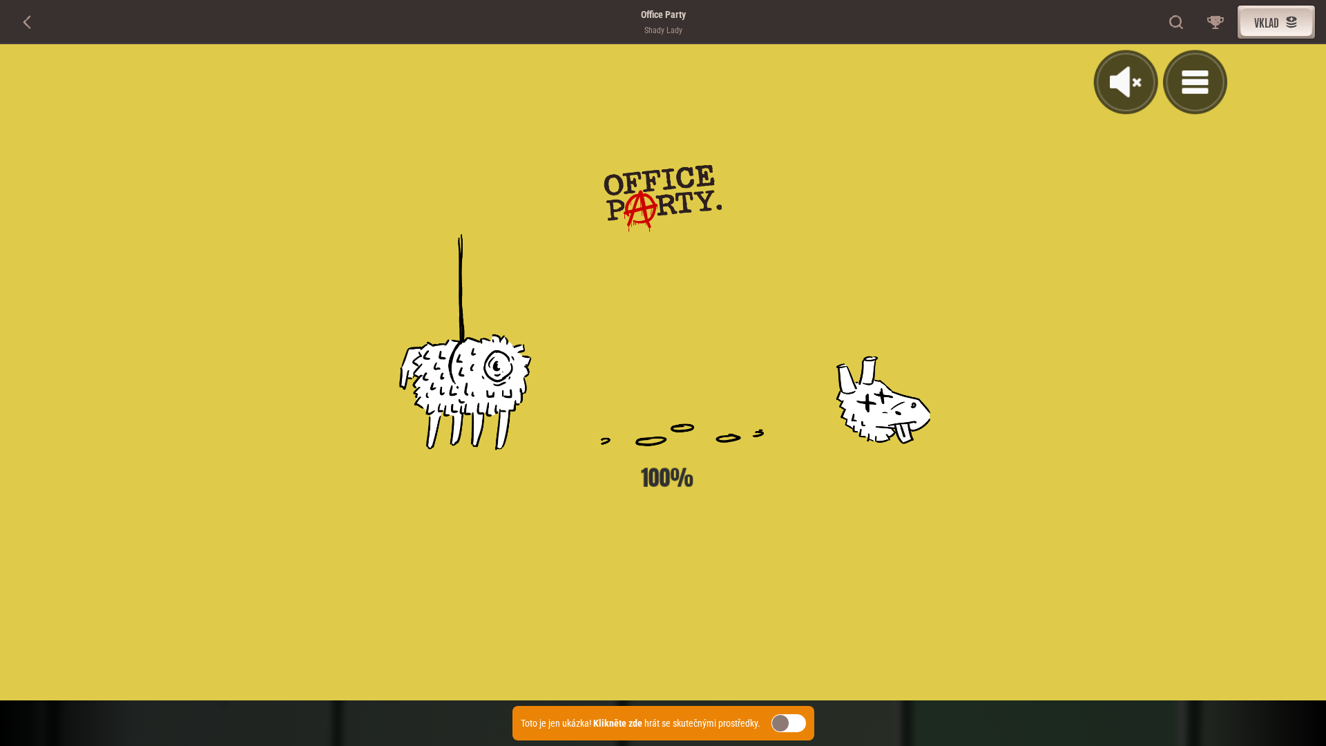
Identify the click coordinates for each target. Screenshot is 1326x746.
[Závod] (1215, 22)
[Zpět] (27, 22)
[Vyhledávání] (1176, 22)
